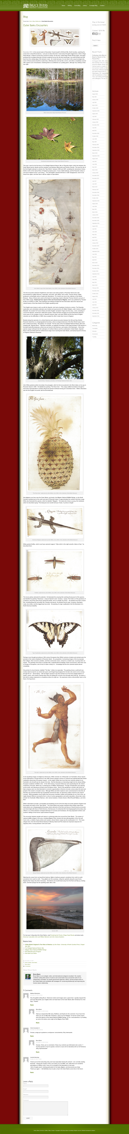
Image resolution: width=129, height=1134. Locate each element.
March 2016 (94, 212)
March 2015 (94, 240)
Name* (25, 1083)
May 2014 (94, 257)
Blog (34, 21)
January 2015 (95, 243)
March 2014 (94, 262)
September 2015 (95, 223)
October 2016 (95, 198)
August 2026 (95, 94)
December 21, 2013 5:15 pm (42, 1042)
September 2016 (95, 200)
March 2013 (94, 285)
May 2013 (94, 282)
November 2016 (95, 195)
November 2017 (95, 178)
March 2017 (94, 186)
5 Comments (27, 966)
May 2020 (94, 141)
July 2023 (94, 116)
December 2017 (95, 175)
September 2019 (95, 150)
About (38, 1130)
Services (42, 1130)
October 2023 (95, 108)
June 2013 (94, 279)
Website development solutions (88, 1130)
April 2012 (94, 304)
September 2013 (95, 273)
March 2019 (94, 153)
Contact (102, 5)
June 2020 (94, 138)
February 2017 (95, 189)
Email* (25, 1089)
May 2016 (94, 209)
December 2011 (95, 310)
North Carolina (28, 962)
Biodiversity (38, 21)
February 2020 (95, 144)
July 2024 (94, 102)
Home (30, 21)
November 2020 (95, 133)
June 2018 (94, 164)
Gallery (46, 1130)
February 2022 (95, 119)
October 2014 (95, 248)
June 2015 (94, 231)
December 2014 (95, 245)
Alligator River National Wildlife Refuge (35, 949)
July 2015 (94, 228)
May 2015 (94, 234)
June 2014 (94, 254)
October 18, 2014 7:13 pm (35, 1059)
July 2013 (94, 276)
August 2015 (95, 226)
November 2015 (95, 220)
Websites (25, 1094)
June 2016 (94, 206)
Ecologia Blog (93, 5)
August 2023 (95, 113)
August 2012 (95, 296)
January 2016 (95, 214)
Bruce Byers (27, 964)
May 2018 (94, 167)
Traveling (94, 336)
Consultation (95, 328)
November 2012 (95, 290)
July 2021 (94, 127)
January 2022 (95, 122)
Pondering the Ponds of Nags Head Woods (62, 935)
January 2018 (95, 172)
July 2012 (94, 299)
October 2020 (95, 136)
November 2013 (95, 268)
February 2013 (95, 287)
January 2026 (95, 99)
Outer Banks (34, 962)
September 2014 (95, 251)
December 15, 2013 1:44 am (36, 995)
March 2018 (94, 169)
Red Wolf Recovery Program (33, 951)
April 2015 (94, 237)
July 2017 (94, 181)
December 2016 (95, 192)
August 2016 (95, 203)
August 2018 (95, 158)
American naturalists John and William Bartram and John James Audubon (43, 937)
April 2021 (94, 130)
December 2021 (95, 124)
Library (85, 5)
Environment (95, 334)
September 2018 (95, 155)
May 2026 (94, 96)
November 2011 (95, 313)
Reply (32, 1005)
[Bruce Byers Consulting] (35, 8)
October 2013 (95, 271)
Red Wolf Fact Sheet (31, 953)
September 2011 (95, 316)
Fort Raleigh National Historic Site (34, 948)
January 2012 (95, 307)
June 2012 (94, 302)
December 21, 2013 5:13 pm (42, 1011)
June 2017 (94, 183)
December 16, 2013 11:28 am (36, 1029)
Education (94, 331)
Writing (70, 5)
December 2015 (95, 217)
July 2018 (94, 161)
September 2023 (95, 110)
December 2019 (95, 147)
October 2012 (95, 293)
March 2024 (94, 105)
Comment (26, 1100)
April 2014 (94, 259)
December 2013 (95, 265)
